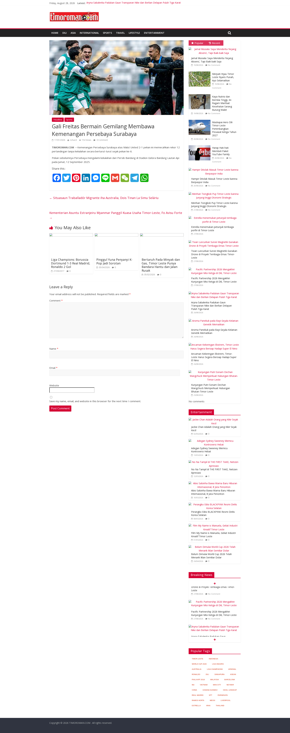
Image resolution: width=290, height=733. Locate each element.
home (54, 32)
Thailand (220, 705)
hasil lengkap (230, 690)
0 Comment (102, 140)
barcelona (229, 679)
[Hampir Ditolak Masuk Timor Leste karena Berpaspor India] (215, 168)
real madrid (197, 695)
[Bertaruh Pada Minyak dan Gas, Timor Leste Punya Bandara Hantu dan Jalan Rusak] (162, 235)
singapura (219, 674)
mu (193, 685)
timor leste (197, 659)
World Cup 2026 (199, 664)
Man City (217, 685)
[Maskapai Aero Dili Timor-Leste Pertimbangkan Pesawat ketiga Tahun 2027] (200, 119)
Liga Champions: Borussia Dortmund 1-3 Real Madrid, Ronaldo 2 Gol (70, 263)
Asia (73, 32)
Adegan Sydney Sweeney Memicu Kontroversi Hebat (209, 450)
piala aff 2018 (198, 679)
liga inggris (218, 664)
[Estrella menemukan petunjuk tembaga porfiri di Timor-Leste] (215, 216)
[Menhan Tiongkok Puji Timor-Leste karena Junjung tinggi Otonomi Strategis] (215, 192)
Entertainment (154, 32)
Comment (56, 300)
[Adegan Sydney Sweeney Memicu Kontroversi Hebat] (214, 440)
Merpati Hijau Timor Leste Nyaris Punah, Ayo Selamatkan (223, 77)
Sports (107, 32)
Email (53, 367)
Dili (64, 32)
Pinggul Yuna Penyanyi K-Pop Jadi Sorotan (114, 261)
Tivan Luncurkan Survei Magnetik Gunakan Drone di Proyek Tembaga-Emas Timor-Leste (214, 254)
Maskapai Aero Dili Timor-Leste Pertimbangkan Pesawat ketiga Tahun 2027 (224, 129)
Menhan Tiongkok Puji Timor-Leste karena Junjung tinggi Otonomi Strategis (214, 204)
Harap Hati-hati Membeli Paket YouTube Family (221, 151)
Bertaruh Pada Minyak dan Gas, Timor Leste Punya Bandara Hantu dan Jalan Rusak (161, 265)
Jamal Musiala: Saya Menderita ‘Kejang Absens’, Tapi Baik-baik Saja (212, 60)
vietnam (203, 685)
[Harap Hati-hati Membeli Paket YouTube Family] (200, 145)
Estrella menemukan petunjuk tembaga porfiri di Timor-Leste (212, 228)
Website (54, 385)
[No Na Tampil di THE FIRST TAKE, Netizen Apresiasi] (214, 462)
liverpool (226, 700)
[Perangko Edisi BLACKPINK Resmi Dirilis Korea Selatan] (214, 504)
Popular (199, 43)
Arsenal (232, 669)
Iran (208, 705)
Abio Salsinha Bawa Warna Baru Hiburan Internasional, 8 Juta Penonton (213, 492)
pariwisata (223, 695)
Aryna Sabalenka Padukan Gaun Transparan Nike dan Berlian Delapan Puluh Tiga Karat (133, 3)
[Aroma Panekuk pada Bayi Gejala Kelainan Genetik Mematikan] (215, 319)
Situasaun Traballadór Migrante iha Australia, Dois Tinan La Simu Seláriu (104, 198)
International (89, 32)
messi (212, 700)
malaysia (214, 679)
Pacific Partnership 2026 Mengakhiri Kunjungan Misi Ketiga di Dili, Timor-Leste (214, 280)
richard (73, 140)
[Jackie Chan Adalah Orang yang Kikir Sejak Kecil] (214, 419)
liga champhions (215, 669)
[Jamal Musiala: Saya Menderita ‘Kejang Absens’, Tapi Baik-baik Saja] (215, 47)
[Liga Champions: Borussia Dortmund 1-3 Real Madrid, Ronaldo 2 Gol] (71, 235)
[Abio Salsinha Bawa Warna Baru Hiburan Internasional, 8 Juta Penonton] (214, 483)
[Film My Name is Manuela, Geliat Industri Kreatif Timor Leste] (214, 525)
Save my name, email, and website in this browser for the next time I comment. (95, 401)
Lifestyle (134, 32)
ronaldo (196, 674)
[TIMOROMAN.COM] (74, 11)
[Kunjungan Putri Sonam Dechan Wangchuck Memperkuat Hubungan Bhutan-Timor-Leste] (215, 370)
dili (207, 674)
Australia (196, 669)
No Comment (214, 65)
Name (53, 348)
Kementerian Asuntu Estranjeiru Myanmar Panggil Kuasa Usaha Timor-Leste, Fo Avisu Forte (115, 215)
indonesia (213, 659)
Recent (216, 43)
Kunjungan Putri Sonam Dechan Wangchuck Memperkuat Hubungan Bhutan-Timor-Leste (210, 388)
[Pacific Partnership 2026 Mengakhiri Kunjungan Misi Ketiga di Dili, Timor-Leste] (215, 267)
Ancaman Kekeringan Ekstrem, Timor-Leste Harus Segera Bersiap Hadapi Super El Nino (213, 357)
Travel (120, 32)
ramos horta (198, 700)
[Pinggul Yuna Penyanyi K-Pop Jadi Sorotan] (116, 235)
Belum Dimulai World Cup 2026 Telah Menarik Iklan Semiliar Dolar (211, 555)
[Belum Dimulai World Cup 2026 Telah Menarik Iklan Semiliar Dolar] (214, 546)
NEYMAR (230, 685)
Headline (58, 119)
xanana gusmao (210, 690)
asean (233, 674)
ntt (210, 695)
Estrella (196, 705)
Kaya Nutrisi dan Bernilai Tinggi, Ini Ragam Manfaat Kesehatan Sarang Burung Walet (222, 103)
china (194, 690)
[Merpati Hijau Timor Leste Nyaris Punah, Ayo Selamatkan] (200, 71)
